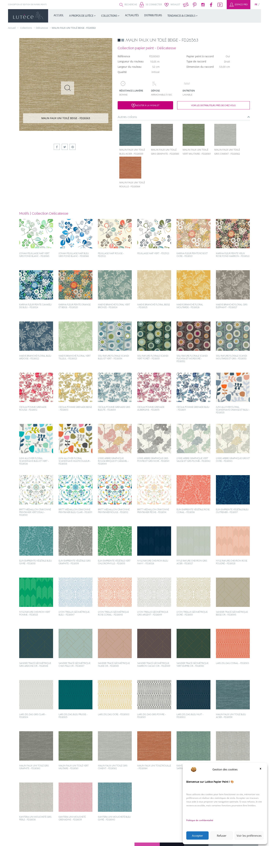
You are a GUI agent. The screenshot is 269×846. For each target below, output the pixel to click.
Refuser (221, 835)
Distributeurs (153, 15)
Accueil (59, 15)
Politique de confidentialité (199, 820)
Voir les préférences (249, 835)
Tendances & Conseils (181, 16)
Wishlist (175, 4)
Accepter (197, 835)
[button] (262, 769)
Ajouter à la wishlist (147, 105)
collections (26, 27)
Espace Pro (241, 4)
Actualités (132, 15)
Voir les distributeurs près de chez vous (213, 105)
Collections (109, 16)
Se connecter (153, 4)
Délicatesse (42, 27)
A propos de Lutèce (81, 16)
